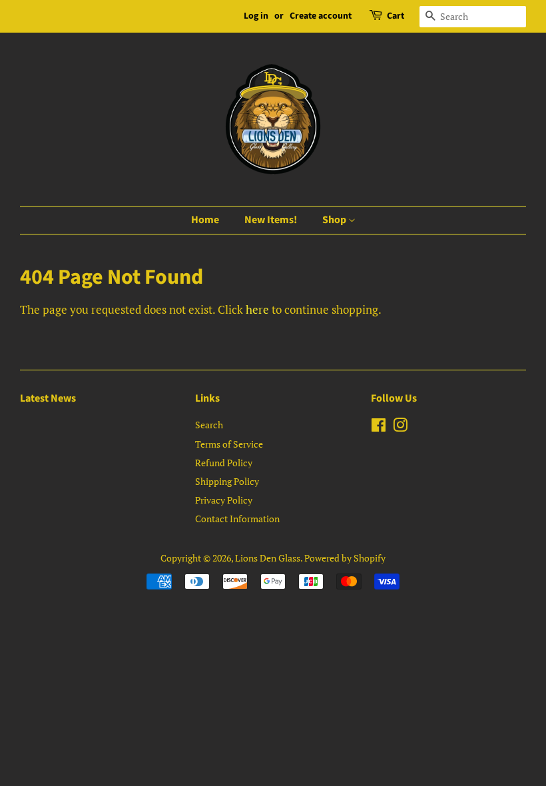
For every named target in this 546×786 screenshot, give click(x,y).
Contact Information (237, 518)
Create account (321, 16)
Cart (395, 16)
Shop (335, 219)
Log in (256, 16)
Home (205, 219)
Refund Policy (223, 462)
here (257, 309)
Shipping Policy (227, 481)
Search (209, 424)
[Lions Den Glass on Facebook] (378, 427)
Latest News (48, 398)
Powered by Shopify (345, 558)
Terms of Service (229, 444)
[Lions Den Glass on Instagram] (400, 427)
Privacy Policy (223, 500)
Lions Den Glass (267, 558)
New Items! (270, 219)
